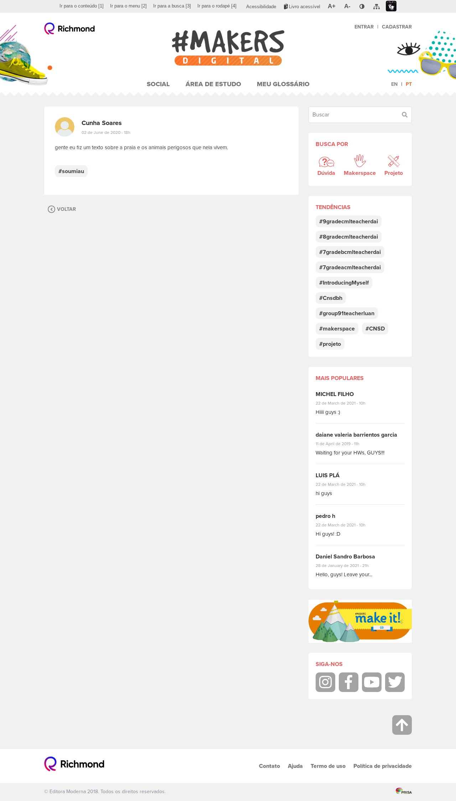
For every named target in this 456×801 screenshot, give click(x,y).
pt (409, 84)
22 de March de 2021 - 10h (347, 403)
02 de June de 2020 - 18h (106, 132)
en (394, 84)
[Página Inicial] (228, 48)
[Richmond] (69, 30)
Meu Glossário (283, 84)
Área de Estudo (213, 84)
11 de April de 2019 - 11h (342, 444)
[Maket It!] (360, 621)
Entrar (364, 27)
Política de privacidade (382, 766)
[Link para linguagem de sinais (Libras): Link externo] (391, 6)
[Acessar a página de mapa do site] (376, 7)
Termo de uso (328, 766)
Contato (269, 766)
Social (158, 84)
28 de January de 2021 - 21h (347, 565)
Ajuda (295, 766)
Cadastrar (397, 27)
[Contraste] (362, 6)
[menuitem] (81, 6)
